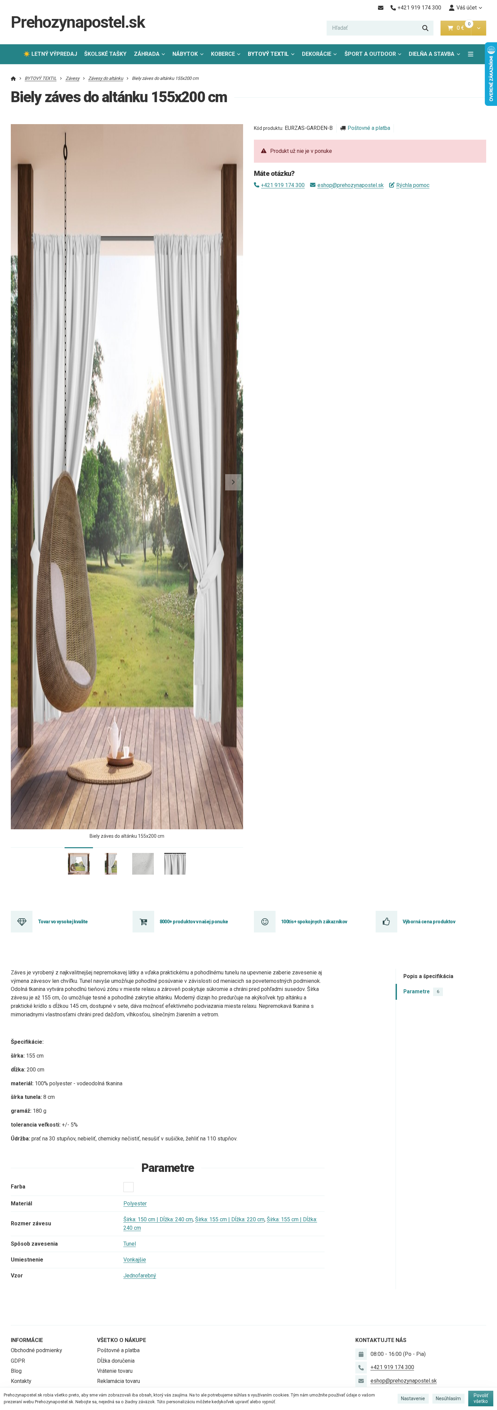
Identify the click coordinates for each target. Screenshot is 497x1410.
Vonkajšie (134, 1259)
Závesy (72, 78)
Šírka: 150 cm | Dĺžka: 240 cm (158, 1219)
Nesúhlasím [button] (448, 1398)
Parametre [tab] (421, 991)
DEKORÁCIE (316, 54)
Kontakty (21, 1381)
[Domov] (13, 78)
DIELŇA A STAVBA (431, 54)
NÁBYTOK (185, 54)
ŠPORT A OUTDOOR (370, 54)
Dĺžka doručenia (116, 1361)
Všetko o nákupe (121, 1340)
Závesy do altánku (105, 78)
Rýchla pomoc (412, 185)
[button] (478, 28)
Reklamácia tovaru (118, 1381)
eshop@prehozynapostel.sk (350, 185)
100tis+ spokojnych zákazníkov (314, 921)
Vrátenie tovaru (115, 1371)
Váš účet (466, 7)
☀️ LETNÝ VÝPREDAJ (50, 54)
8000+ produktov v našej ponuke (194, 921)
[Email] (380, 8)
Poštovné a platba (369, 128)
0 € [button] (463, 27)
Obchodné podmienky (36, 1350)
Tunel (129, 1244)
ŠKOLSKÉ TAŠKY (105, 54)
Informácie (27, 1340)
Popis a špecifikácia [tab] (428, 976)
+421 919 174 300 (283, 185)
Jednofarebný (139, 1275)
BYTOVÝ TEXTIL (268, 54)
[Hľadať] (425, 28)
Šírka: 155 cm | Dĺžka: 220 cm (229, 1219)
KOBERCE (223, 54)
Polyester (135, 1203)
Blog (16, 1371)
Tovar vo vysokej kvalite (63, 921)
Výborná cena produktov (429, 921)
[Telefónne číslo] (361, 1367)
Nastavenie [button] (413, 1398)
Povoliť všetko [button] (481, 1398)
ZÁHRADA (147, 54)
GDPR (18, 1361)
